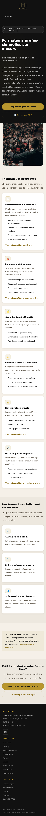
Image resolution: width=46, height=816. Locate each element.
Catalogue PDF (8, 773)
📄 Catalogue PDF (23, 115)
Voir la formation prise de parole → (22, 483)
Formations (7, 743)
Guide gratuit (7, 769)
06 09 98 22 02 (8, 722)
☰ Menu (8, 17)
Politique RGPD (8, 788)
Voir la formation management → (21, 298)
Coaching (6, 747)
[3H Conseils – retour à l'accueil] (23, 7)
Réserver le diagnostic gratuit (23, 686)
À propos (6, 758)
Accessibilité (7, 795)
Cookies (5, 791)
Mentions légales (8, 784)
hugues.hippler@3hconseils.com (14, 725)
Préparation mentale (10, 750)
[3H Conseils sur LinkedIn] (5, 732)
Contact (5, 762)
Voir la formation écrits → (18, 434)
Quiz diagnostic (8, 754)
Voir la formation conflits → (19, 245)
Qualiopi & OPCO (9, 799)
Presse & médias (8, 766)
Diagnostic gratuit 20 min (23, 106)
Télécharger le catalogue (23, 694)
